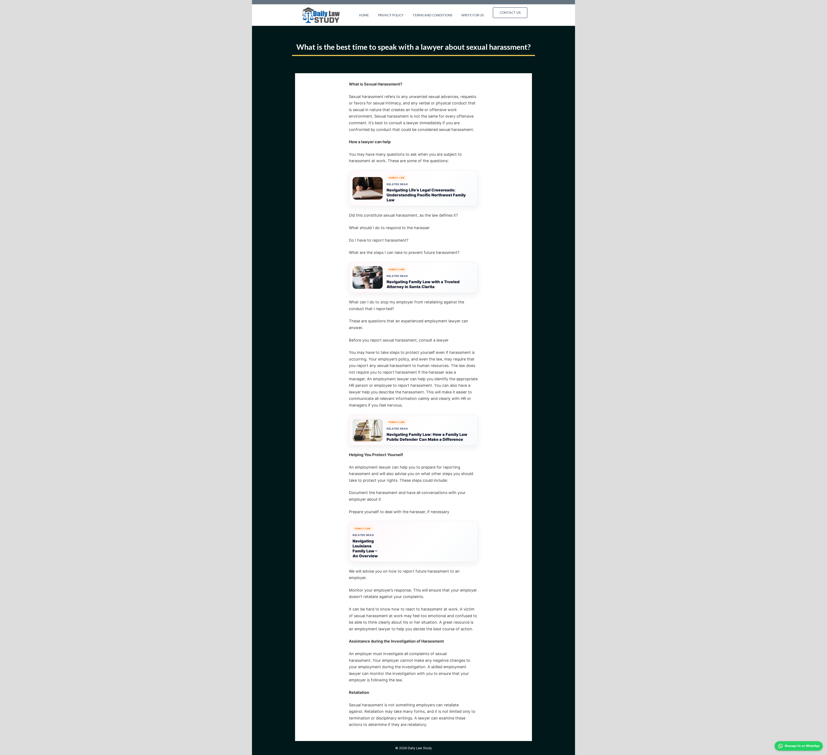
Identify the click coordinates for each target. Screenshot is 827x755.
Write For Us (472, 15)
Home (364, 15)
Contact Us (510, 12)
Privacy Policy (391, 15)
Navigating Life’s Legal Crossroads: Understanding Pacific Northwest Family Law (426, 195)
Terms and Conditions (432, 15)
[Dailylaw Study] (321, 15)
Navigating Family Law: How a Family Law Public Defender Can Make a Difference (427, 437)
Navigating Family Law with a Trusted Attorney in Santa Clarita (423, 284)
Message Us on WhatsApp (802, 745)
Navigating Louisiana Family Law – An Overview (365, 548)
